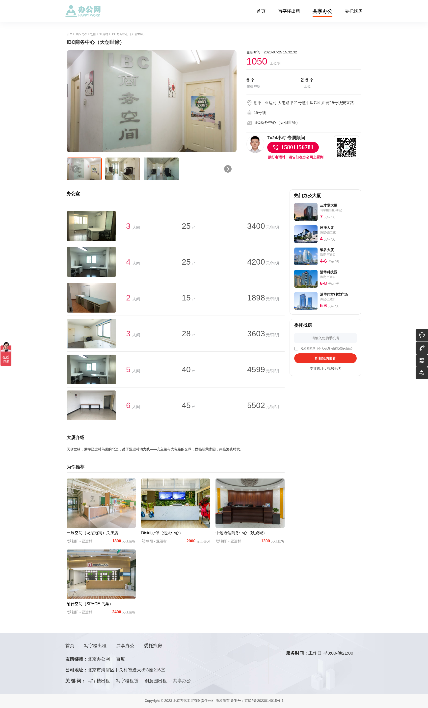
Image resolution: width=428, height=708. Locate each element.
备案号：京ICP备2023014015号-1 (257, 701)
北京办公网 (99, 659)
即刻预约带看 (325, 358)
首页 (261, 11)
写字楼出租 (289, 11)
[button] (75, 169)
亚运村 (103, 34)
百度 (120, 659)
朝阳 (93, 34)
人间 (133, 227)
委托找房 (354, 11)
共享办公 (322, 11)
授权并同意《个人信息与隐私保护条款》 (327, 348)
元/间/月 (263, 227)
